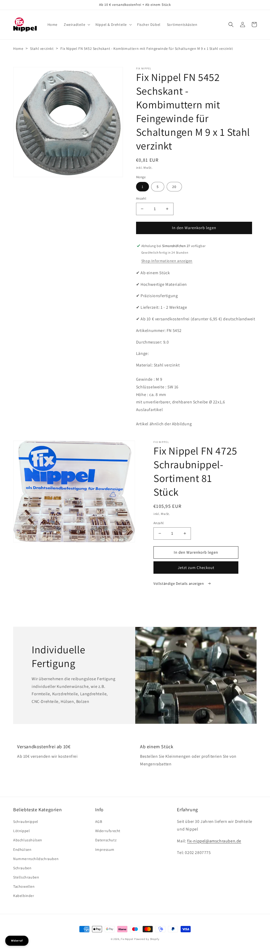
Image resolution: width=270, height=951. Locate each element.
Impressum (104, 849)
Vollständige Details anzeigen (179, 583)
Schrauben (22, 868)
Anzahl (141, 198)
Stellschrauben (26, 877)
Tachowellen (24, 886)
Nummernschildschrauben (36, 858)
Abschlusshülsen (27, 840)
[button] (76, 24)
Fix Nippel (127, 939)
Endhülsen (22, 849)
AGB (98, 821)
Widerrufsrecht (107, 830)
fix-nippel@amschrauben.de (214, 841)
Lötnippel (21, 830)
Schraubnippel (25, 821)
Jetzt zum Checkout (196, 567)
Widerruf (17, 940)
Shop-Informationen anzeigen (166, 260)
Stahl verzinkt (42, 48)
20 (174, 186)
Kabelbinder (23, 895)
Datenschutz (106, 840)
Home (18, 48)
